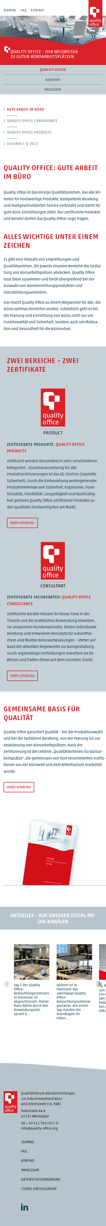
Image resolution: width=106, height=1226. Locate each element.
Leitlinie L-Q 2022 (23, 144)
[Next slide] (99, 984)
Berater (53, 80)
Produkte (53, 90)
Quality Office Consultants (32, 121)
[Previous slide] (6, 984)
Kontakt (38, 10)
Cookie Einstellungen (39, 1189)
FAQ (23, 10)
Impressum (30, 1170)
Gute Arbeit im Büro (25, 109)
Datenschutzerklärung (40, 1179)
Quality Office (53, 70)
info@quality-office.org (39, 1128)
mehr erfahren (22, 523)
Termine (10, 10)
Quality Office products (29, 132)
